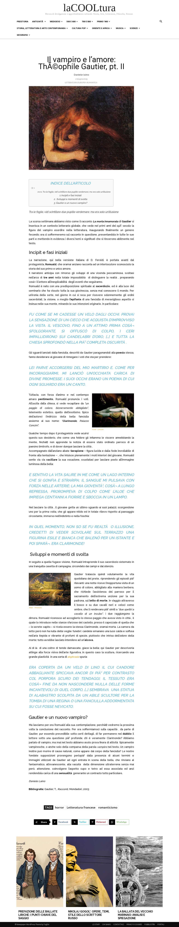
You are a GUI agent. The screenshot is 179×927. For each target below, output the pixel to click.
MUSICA (119, 28)
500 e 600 (71, 21)
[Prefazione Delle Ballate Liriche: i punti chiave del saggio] (39, 871)
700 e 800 (86, 21)
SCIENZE (134, 28)
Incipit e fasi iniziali (71, 195)
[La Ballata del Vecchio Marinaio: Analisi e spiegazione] (139, 871)
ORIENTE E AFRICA (101, 28)
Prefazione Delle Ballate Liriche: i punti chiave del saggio (37, 915)
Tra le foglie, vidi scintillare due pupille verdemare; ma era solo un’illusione (76, 192)
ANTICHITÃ (38, 21)
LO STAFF (96, 924)
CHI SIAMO (106, 924)
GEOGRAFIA (22, 35)
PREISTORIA (22, 21)
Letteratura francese (81, 807)
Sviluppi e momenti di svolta (71, 199)
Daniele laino (81, 74)
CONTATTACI (118, 924)
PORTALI (160, 924)
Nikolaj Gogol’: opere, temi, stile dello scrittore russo (88, 915)
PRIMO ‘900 (102, 21)
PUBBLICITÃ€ (149, 924)
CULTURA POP (79, 28)
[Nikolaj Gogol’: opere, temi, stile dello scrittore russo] (89, 871)
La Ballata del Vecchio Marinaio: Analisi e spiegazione (135, 915)
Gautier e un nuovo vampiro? (71, 203)
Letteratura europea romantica (81, 82)
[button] (160, 21)
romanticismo (107, 807)
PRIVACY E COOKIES (134, 924)
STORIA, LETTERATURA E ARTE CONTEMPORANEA (41, 28)
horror (59, 807)
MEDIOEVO (55, 21)
